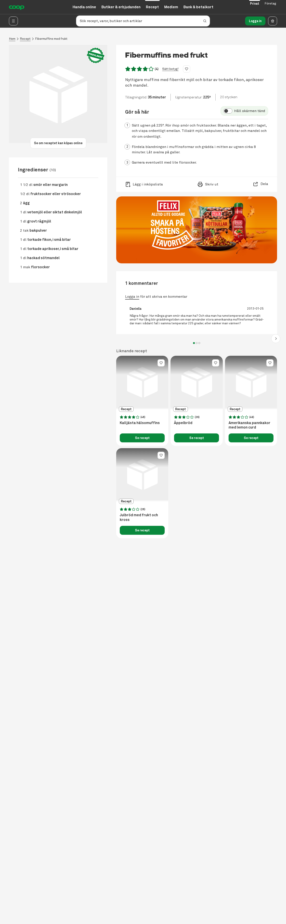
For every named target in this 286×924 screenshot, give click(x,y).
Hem (12, 39)
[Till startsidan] (16, 7)
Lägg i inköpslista (148, 184)
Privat (254, 4)
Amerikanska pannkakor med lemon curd (249, 425)
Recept (25, 39)
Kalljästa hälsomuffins (140, 423)
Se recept (142, 438)
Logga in (255, 21)
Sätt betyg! (170, 69)
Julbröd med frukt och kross (139, 517)
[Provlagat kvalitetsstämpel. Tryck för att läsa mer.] (96, 55)
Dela (264, 184)
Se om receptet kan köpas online (58, 143)
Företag (270, 3)
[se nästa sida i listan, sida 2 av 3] (275, 338)
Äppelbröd (183, 423)
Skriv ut (211, 184)
